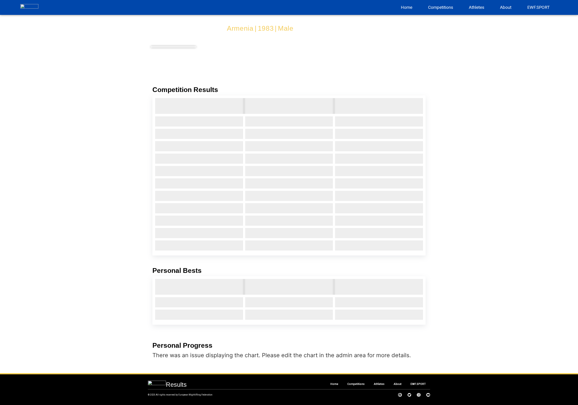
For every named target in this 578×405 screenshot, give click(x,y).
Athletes (476, 7)
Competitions (440, 7)
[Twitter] (409, 395)
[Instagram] (419, 395)
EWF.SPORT (538, 7)
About (505, 7)
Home (406, 7)
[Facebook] (400, 395)
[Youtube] (428, 395)
